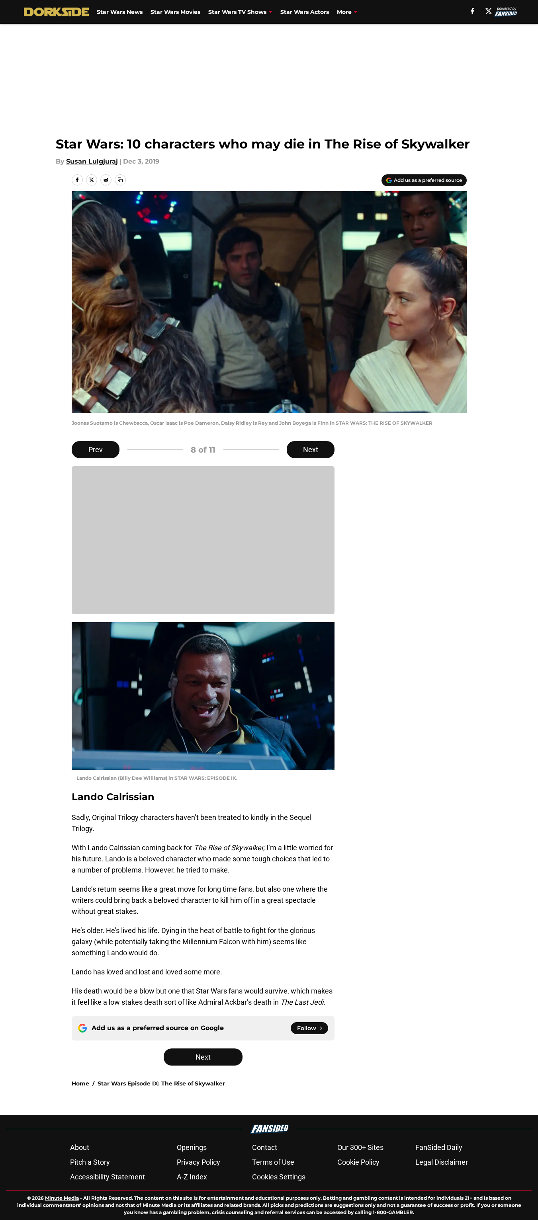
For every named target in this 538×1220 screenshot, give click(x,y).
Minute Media (62, 1198)
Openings (192, 1147)
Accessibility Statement (107, 1177)
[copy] (120, 179)
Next (310, 449)
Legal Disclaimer (441, 1162)
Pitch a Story (90, 1162)
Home (80, 1083)
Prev (95, 449)
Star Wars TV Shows (237, 12)
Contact (264, 1147)
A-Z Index (192, 1177)
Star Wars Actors (304, 12)
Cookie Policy (358, 1162)
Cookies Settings (278, 1177)
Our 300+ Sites (360, 1147)
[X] (488, 11)
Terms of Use (273, 1162)
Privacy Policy (198, 1162)
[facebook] (472, 11)
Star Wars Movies (175, 12)
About (79, 1147)
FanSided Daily (438, 1147)
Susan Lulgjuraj (92, 161)
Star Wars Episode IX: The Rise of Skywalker (161, 1083)
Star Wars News (120, 12)
